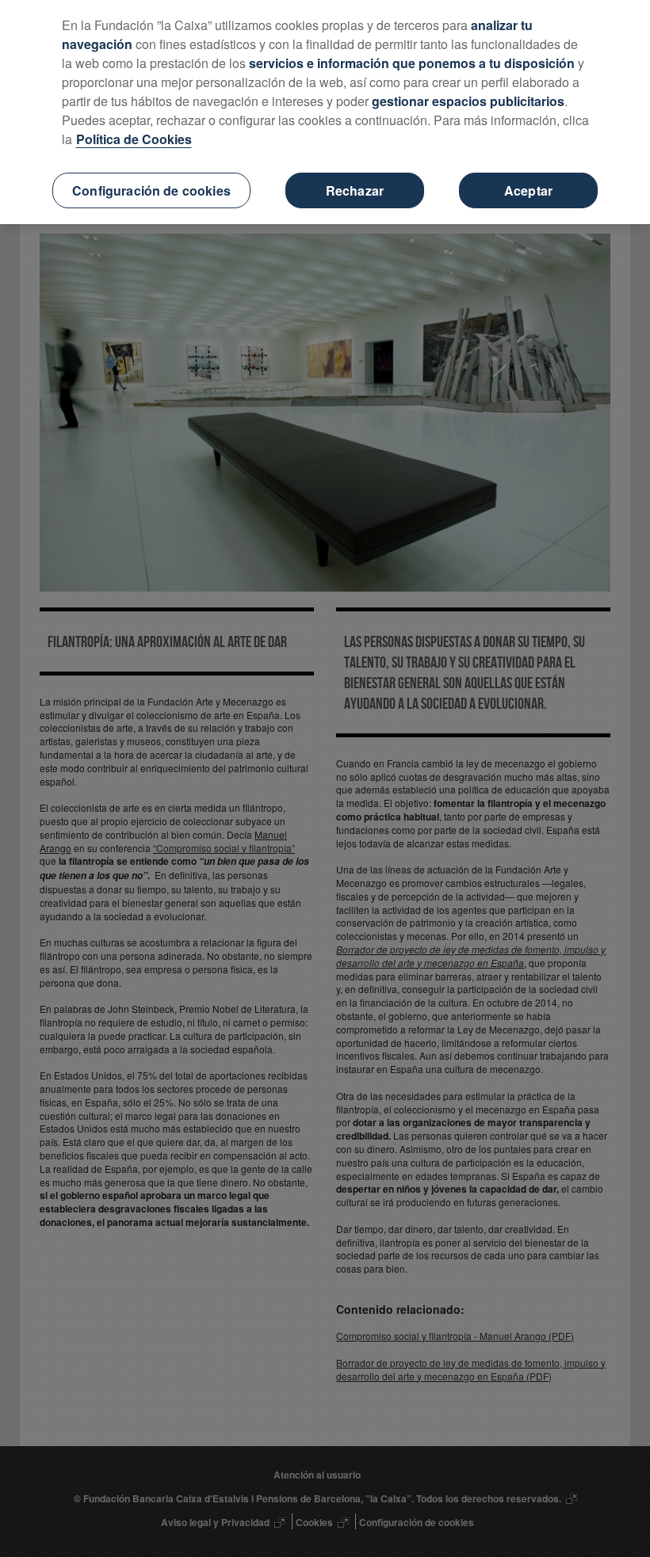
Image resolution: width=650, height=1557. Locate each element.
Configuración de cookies (151, 190)
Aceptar (528, 190)
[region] (325, 112)
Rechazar (355, 190)
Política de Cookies (134, 139)
